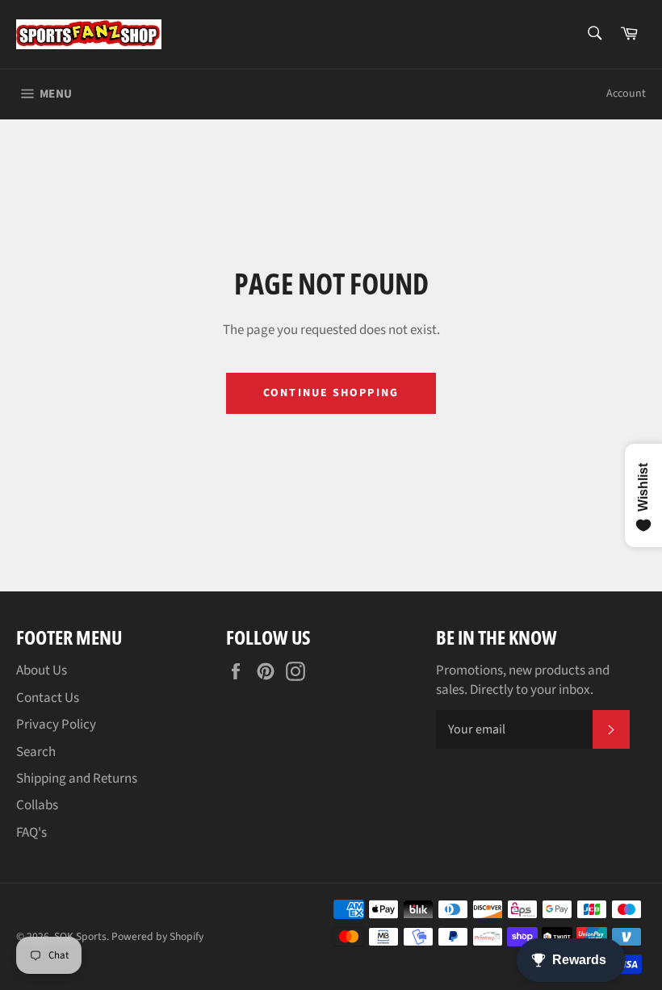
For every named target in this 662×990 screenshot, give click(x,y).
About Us (41, 670)
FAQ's (31, 832)
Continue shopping (331, 393)
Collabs (37, 805)
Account (626, 94)
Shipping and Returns (76, 778)
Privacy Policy (56, 724)
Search (36, 752)
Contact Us (47, 698)
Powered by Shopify (157, 936)
